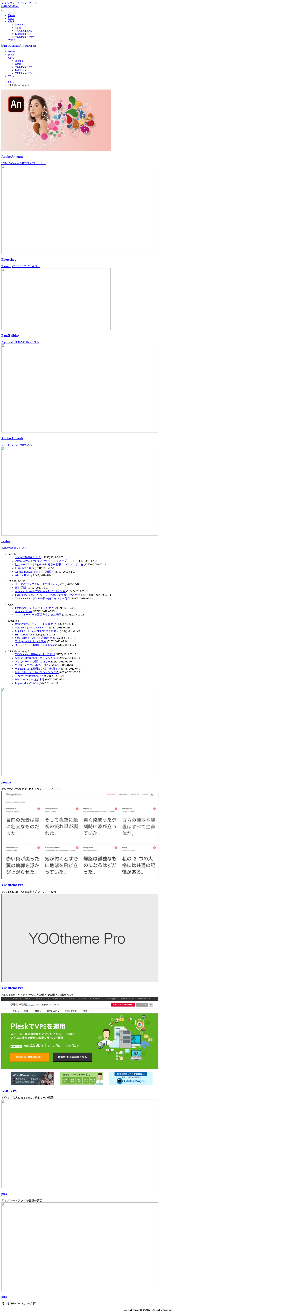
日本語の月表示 (24, 568)
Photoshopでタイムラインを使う (34, 607)
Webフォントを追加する (30, 679)
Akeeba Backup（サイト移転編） (34, 571)
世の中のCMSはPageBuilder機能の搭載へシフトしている (49, 564)
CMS (11, 21)
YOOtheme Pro (23, 30)
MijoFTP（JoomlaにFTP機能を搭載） (37, 631)
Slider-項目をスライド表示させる (35, 637)
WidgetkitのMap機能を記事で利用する (37, 668)
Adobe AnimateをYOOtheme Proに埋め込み (40, 591)
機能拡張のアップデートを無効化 (35, 623)
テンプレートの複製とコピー (33, 661)
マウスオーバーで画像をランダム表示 (38, 614)
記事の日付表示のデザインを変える (37, 657)
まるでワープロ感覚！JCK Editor (35, 645)
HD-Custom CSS (24, 634)
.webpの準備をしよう (28, 557)
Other (18, 27)
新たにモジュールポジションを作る (37, 672)
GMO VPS (9, 1091)
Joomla (19, 24)
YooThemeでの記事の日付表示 (33, 665)
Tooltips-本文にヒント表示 (30, 641)
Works (11, 39)
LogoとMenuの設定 (26, 683)
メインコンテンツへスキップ (19, 3)
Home (11, 15)
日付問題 (20, 587)
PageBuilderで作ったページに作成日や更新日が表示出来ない (51, 594)
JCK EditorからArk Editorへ (31, 627)
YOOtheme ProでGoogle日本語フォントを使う (42, 598)
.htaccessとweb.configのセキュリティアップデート (45, 560)
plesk (5, 1194)
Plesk (11, 18)
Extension (20, 33)
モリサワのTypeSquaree (29, 675)
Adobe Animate (23, 611)
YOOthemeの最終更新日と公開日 (35, 654)
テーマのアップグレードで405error (36, 584)
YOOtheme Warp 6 (25, 36)
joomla (6, 782)
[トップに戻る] (10, 6)
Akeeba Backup (23, 575)
